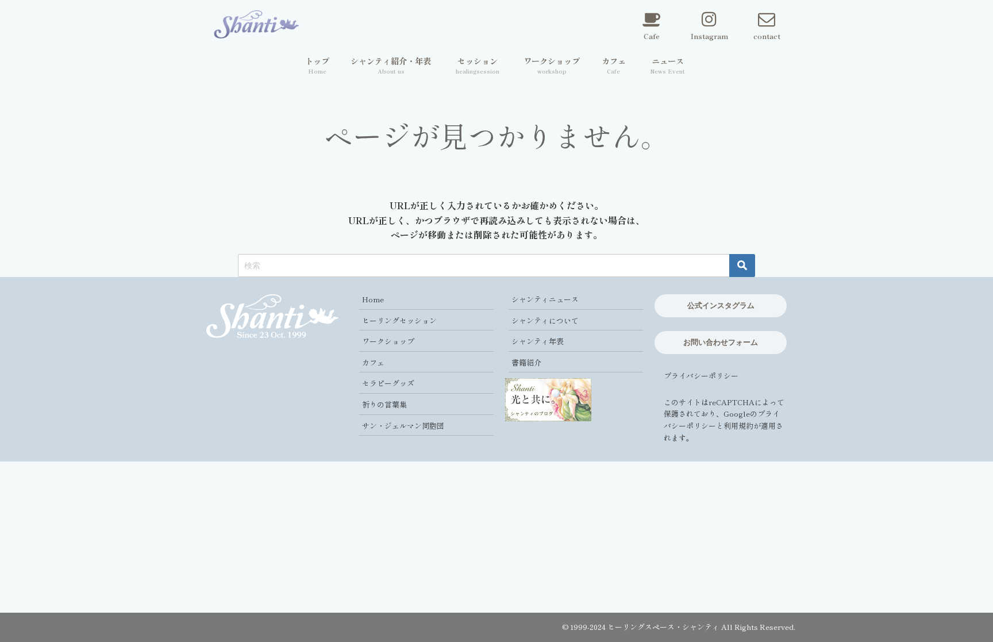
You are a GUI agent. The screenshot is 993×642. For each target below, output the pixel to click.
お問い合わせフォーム (720, 342)
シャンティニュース (545, 299)
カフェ (373, 362)
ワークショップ (388, 341)
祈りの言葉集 (384, 404)
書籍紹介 (526, 362)
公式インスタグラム (721, 305)
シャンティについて (545, 320)
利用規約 (738, 425)
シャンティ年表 (537, 341)
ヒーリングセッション (399, 320)
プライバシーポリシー (701, 375)
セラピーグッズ (388, 383)
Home (373, 299)
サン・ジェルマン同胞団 (403, 425)
